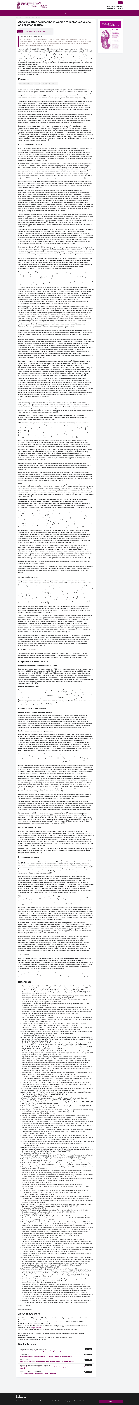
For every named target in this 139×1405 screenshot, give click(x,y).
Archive (25, 13)
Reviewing (63, 13)
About (19, 13)
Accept (111, 1401)
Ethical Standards (34, 13)
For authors (54, 13)
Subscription (45, 13)
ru (115, 2)
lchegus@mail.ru (36, 1328)
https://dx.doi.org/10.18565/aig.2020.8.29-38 (38, 31)
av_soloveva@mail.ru (59, 1322)
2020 (33, 17)
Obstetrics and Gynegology (23, 17)
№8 (39, 17)
